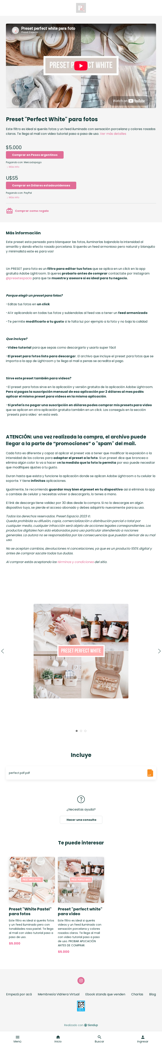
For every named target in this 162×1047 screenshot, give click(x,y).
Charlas (137, 994)
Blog (152, 994)
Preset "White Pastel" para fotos (30, 911)
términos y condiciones (75, 562)
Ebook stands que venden (105, 994)
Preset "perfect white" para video (80, 911)
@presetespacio (19, 278)
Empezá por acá (19, 994)
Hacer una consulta (81, 820)
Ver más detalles (113, 133)
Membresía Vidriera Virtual (58, 994)
